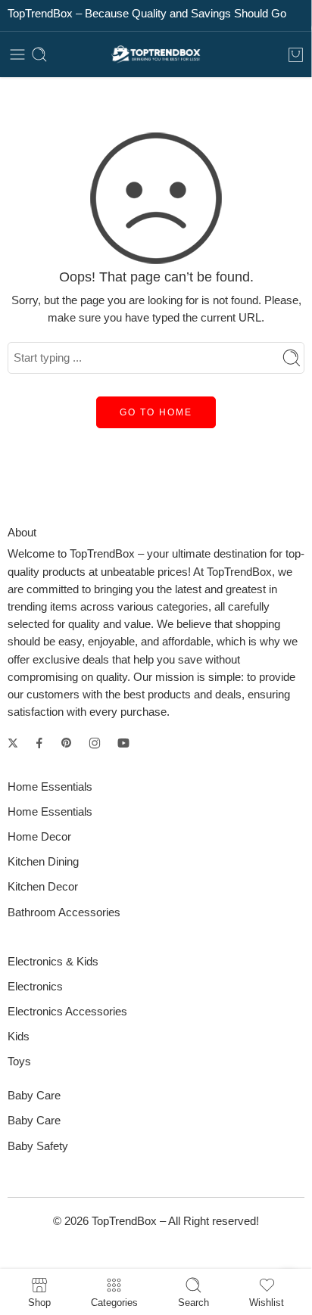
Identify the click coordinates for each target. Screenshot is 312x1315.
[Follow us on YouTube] (123, 743)
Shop (39, 1302)
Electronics (35, 987)
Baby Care (34, 1120)
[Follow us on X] (13, 743)
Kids (19, 1037)
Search (193, 1302)
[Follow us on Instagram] (94, 743)
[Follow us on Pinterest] (67, 743)
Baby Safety (38, 1146)
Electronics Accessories (67, 1012)
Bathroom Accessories (64, 912)
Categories (114, 1302)
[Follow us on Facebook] (39, 743)
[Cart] (295, 54)
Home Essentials (50, 812)
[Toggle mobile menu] (17, 54)
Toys (19, 1061)
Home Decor (39, 837)
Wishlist (266, 1302)
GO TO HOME (156, 412)
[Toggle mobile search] (39, 54)
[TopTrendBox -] (156, 54)
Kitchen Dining (43, 862)
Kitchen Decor (43, 887)
